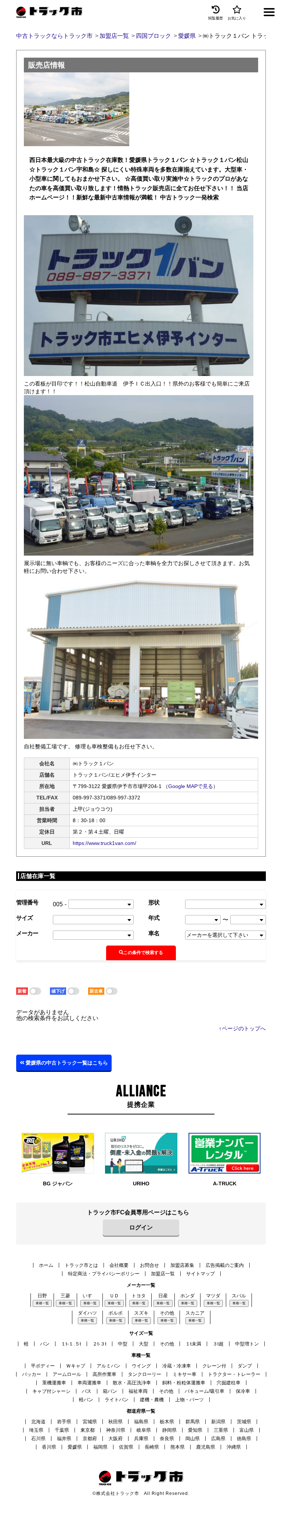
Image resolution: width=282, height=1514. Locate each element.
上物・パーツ (189, 1399)
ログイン (141, 1227)
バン (45, 1344)
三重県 (221, 1430)
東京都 (87, 1430)
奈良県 (167, 1438)
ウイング (141, 1366)
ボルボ (115, 1313)
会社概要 (119, 1265)
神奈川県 (115, 1430)
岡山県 (192, 1438)
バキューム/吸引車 (204, 1391)
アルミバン (108, 1366)
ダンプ (245, 1366)
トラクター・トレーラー (234, 1374)
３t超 (218, 1344)
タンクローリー (144, 1374)
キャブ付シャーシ (51, 1391)
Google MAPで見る (190, 786)
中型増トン (247, 1344)
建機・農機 (152, 1399)
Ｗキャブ (75, 1366)
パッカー (31, 1374)
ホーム (46, 1265)
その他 (167, 1313)
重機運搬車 (54, 1382)
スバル (239, 1295)
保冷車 (243, 1391)
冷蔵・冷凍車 (176, 1366)
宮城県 (90, 1421)
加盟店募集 (182, 1265)
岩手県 (64, 1421)
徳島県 (244, 1438)
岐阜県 (144, 1430)
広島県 (218, 1438)
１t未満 (193, 1344)
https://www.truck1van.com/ (104, 843)
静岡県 (169, 1430)
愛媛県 (75, 1447)
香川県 (49, 1447)
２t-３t (99, 1344)
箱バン (110, 1391)
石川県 (38, 1438)
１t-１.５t (71, 1344)
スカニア (195, 1313)
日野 (42, 1295)
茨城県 (244, 1421)
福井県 (64, 1438)
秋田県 (115, 1421)
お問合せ (149, 1265)
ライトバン (117, 1399)
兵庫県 (141, 1438)
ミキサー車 (184, 1374)
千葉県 (62, 1430)
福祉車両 (138, 1391)
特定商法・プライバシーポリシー (104, 1273)
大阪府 (115, 1438)
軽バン (86, 1399)
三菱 (65, 1295)
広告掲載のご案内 (225, 1265)
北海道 (38, 1421)
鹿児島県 (205, 1447)
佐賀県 (126, 1447)
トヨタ (138, 1295)
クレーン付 (214, 1366)
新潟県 (218, 1421)
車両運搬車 (89, 1382)
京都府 (90, 1438)
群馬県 (192, 1421)
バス (86, 1391)
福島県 (141, 1421)
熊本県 (177, 1447)
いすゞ (90, 1295)
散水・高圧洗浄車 (132, 1382)
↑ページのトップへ (242, 1028)
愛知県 (195, 1430)
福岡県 (100, 1447)
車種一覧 (42, 1303)
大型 (143, 1344)
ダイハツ (87, 1313)
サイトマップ (200, 1273)
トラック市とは (81, 1265)
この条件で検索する (143, 952)
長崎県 (152, 1447)
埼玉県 (36, 1430)
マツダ (213, 1295)
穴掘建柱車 (229, 1382)
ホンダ (187, 1295)
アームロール (67, 1374)
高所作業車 (104, 1374)
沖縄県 (234, 1447)
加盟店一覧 (163, 1273)
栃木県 (167, 1421)
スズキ (141, 1313)
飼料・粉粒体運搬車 (183, 1382)
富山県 (246, 1430)
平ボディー (43, 1366)
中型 (122, 1344)
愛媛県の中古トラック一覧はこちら (66, 1063)
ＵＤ (114, 1295)
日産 (163, 1295)
